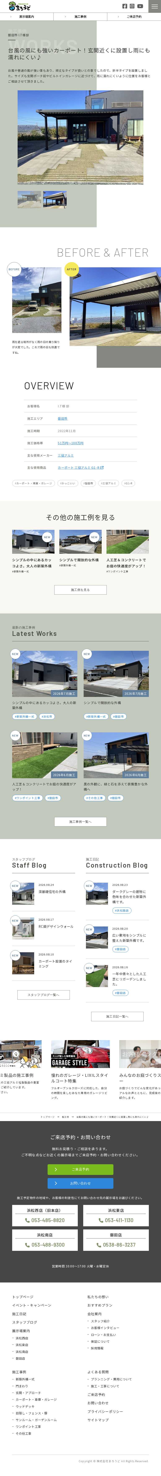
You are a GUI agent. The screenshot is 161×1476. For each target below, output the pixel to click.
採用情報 (97, 1348)
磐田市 (62, 418)
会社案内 (94, 1313)
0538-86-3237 (119, 1245)
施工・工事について (105, 1386)
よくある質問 (98, 1371)
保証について (100, 1341)
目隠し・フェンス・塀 (32, 1413)
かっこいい (68, 483)
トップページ (23, 1296)
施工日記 (19, 1313)
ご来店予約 (134, 16)
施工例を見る (80, 589)
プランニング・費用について (111, 1379)
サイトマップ (98, 1419)
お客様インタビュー (105, 1327)
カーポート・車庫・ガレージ (34, 483)
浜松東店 (22, 1344)
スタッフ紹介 (100, 1321)
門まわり (22, 1386)
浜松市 (47, 716)
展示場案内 (26, 16)
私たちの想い (98, 1296)
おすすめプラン (100, 1305)
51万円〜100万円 (70, 443)
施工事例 (80, 16)
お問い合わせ (80, 1183)
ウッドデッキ (25, 1406)
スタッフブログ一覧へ (44, 995)
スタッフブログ (24, 1322)
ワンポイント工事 (118, 571)
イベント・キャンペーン (32, 1305)
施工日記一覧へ (117, 1016)
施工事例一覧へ (80, 821)
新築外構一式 (21, 571)
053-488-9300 (48, 1245)
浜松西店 (22, 1338)
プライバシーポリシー (105, 1411)
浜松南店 (22, 1351)
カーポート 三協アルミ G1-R (79, 467)
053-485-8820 (48, 1220)
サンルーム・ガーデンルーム (36, 1419)
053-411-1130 (119, 1220)
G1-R (129, 483)
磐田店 (20, 1358)
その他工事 (95, 797)
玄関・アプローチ (28, 1392)
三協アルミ (66, 455)
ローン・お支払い (103, 1334)
